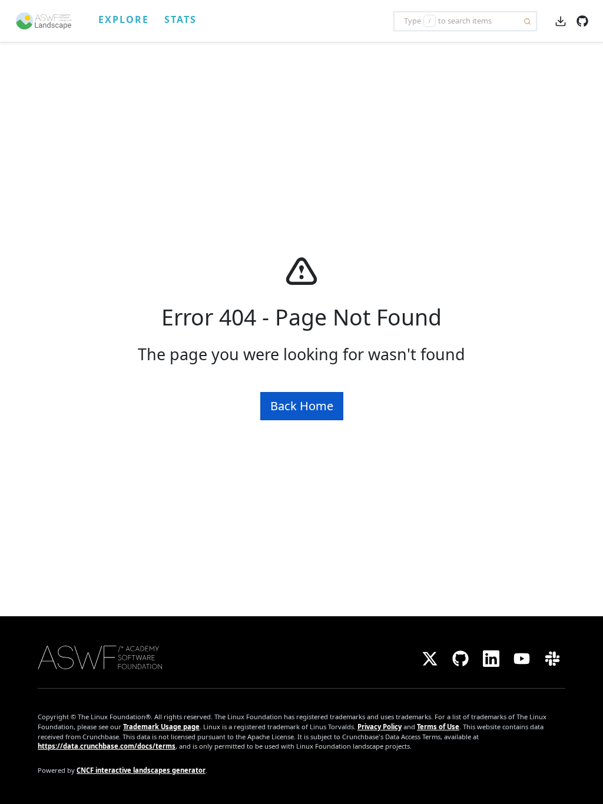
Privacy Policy (379, 726)
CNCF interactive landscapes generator (141, 770)
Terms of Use (438, 726)
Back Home (301, 406)
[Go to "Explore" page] (49, 21)
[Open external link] (582, 20)
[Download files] (560, 20)
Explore (123, 19)
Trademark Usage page (161, 726)
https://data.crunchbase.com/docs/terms (106, 746)
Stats (180, 19)
